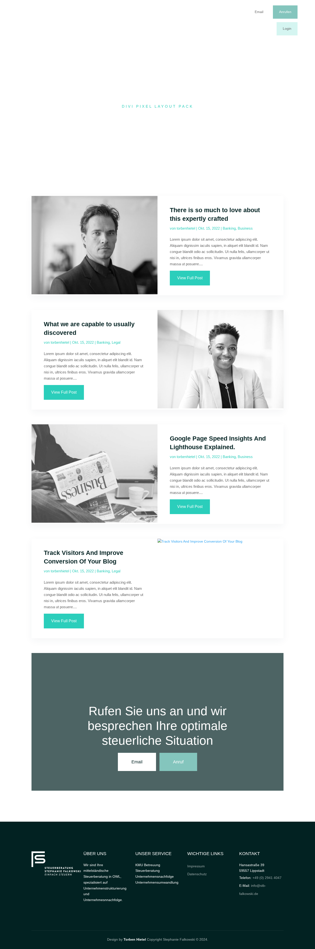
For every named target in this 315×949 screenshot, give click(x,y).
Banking (229, 228)
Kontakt (222, 20)
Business (245, 228)
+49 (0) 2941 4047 (267, 878)
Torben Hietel (135, 939)
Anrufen (285, 12)
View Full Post (190, 278)
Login (287, 28)
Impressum (196, 866)
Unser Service (183, 20)
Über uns (160, 20)
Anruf (178, 761)
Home (142, 20)
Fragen (205, 20)
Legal (116, 342)
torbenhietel (186, 228)
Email (259, 12)
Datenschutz (197, 874)
